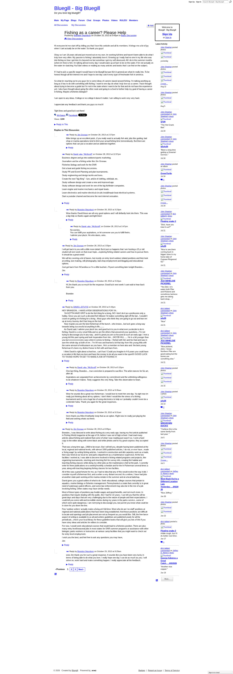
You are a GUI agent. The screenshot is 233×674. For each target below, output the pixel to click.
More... (167, 579)
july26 (163, 246)
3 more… (164, 460)
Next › (81, 569)
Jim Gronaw (82, 135)
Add (151, 26)
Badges (141, 670)
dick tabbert (165, 308)
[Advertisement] (164, 624)
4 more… (164, 203)
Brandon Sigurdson (82, 35)
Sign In (198, 2)
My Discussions (78, 25)
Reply (69, 148)
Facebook (73, 115)
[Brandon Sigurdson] (58, 38)
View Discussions (75, 39)
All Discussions (61, 25)
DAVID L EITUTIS (80, 307)
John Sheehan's (169, 115)
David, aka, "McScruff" (82, 154)
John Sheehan (166, 47)
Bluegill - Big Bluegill (77, 8)
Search (230, 2)
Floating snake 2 (168, 221)
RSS (55, 574)
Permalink (67, 135)
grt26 (163, 122)
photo (171, 116)
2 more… (164, 84)
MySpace (61, 115)
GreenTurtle (166, 173)
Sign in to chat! (214, 672)
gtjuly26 (164, 146)
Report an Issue (155, 670)
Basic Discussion (128, 35)
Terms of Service (172, 670)
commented (165, 114)
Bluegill (75, 670)
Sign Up (192, 2)
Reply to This (61, 124)
